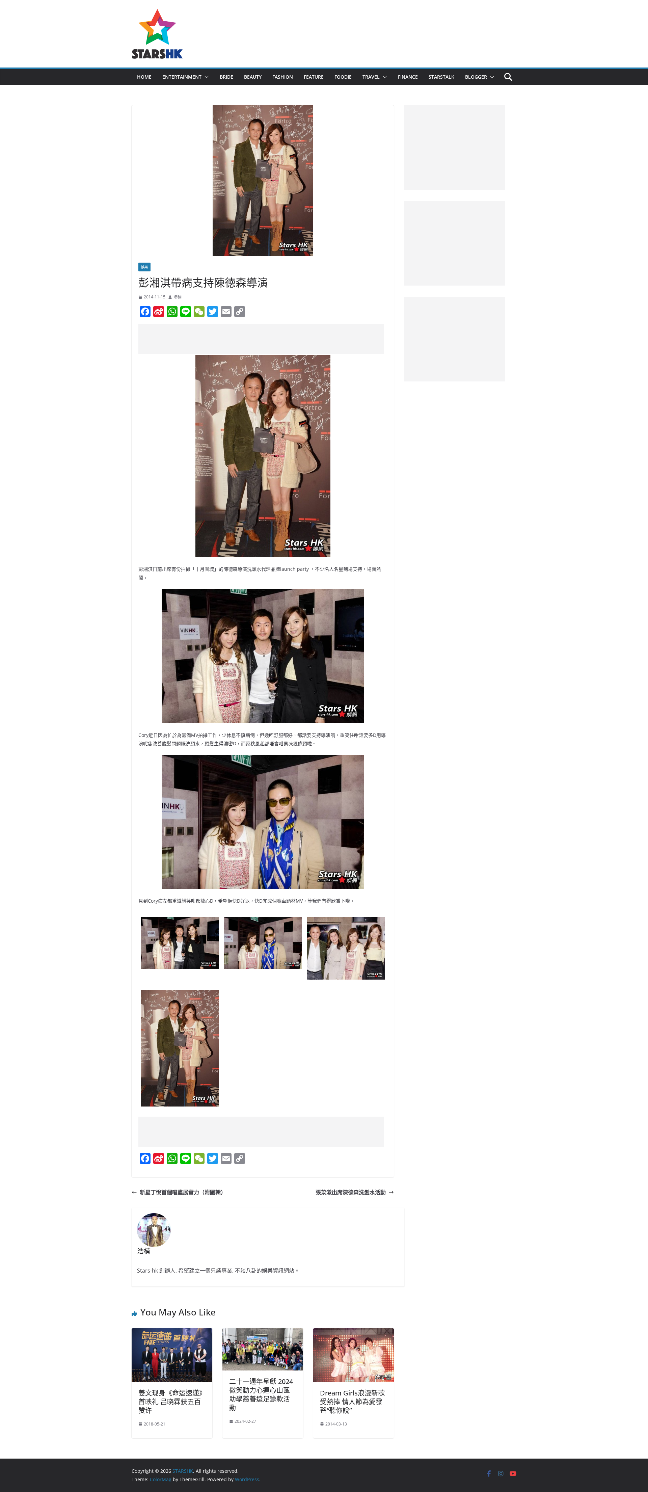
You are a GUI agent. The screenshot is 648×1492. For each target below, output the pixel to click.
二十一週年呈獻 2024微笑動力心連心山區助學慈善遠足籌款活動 (261, 1394)
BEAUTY (253, 77)
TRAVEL (371, 77)
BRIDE (226, 77)
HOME (144, 77)
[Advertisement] (261, 339)
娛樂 (144, 267)
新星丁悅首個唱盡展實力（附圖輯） (183, 1192)
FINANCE (408, 77)
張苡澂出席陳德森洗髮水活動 (351, 1192)
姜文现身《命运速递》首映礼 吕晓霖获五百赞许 (170, 1401)
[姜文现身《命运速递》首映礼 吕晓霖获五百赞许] (172, 1333)
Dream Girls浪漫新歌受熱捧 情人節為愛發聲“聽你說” (352, 1401)
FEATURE (314, 77)
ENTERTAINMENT (181, 77)
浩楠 (177, 297)
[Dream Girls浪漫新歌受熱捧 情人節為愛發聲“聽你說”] (353, 1333)
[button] (205, 77)
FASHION (282, 77)
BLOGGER (476, 77)
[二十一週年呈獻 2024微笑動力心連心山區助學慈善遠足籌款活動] (262, 1333)
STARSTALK (441, 77)
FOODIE (343, 77)
